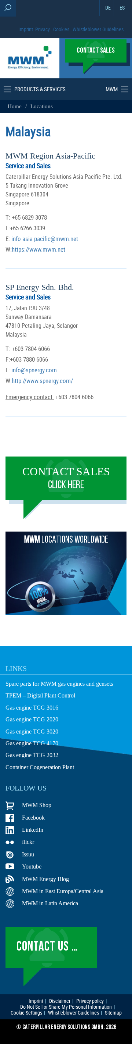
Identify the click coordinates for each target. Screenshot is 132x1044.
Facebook (33, 817)
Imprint (25, 29)
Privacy (42, 29)
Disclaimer (59, 1001)
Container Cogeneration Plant (40, 767)
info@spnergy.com (33, 370)
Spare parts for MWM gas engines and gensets (59, 684)
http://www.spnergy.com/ (42, 380)
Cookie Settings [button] (26, 1013)
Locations (41, 106)
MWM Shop (36, 805)
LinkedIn (32, 830)
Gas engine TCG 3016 (32, 707)
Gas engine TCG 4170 (32, 743)
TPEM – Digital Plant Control (40, 695)
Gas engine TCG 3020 (32, 731)
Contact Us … (47, 947)
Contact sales (66, 478)
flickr (28, 842)
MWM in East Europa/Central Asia (62, 891)
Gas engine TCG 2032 (32, 755)
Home (15, 106)
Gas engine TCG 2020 (32, 719)
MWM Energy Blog (45, 879)
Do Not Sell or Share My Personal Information (66, 1007)
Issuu (28, 854)
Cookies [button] (61, 29)
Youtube (31, 866)
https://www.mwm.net (38, 249)
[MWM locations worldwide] (66, 612)
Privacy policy (90, 1001)
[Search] (8, 8)
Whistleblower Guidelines (98, 29)
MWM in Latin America (50, 903)
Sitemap (113, 1013)
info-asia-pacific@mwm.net (44, 238)
